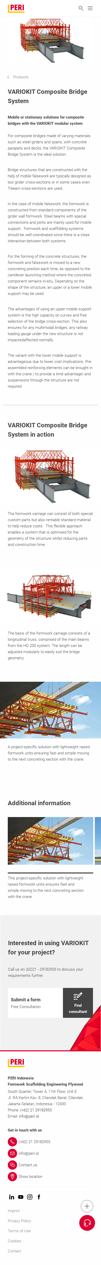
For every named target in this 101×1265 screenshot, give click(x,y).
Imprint (14, 1211)
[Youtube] (21, 1197)
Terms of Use (19, 1231)
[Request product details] (87, 1223)
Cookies (14, 1241)
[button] (21, 77)
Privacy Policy (19, 1221)
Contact (14, 1251)
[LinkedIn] (12, 1197)
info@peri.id (29, 1116)
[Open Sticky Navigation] (87, 1206)
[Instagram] (30, 1197)
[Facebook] (39, 1197)
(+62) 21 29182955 (36, 1110)
